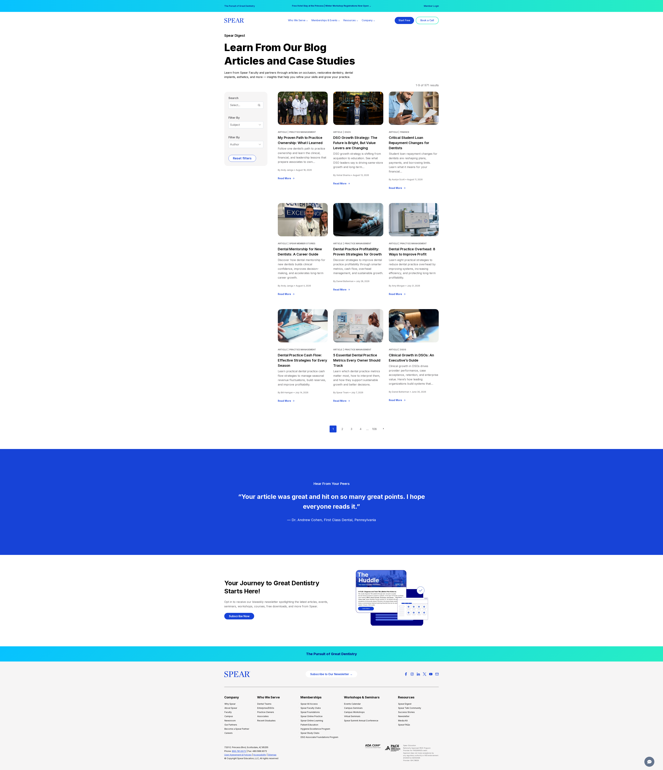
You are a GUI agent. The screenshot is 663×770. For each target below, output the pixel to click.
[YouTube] (431, 674)
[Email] (437, 674)
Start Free (404, 20)
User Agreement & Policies (238, 754)
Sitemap (272, 754)
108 (374, 429)
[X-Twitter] (424, 674)
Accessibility (259, 754)
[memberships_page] (331, 654)
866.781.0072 (239, 751)
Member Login (431, 6)
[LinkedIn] (418, 674)
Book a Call (427, 20)
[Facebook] (406, 674)
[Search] (259, 105)
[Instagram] (412, 674)
